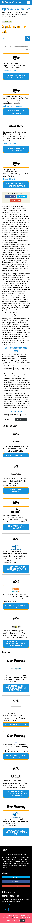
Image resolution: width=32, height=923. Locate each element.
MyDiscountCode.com (11, 2)
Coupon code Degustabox (18, 112)
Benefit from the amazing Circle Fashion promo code (16, 794)
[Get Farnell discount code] (16, 590)
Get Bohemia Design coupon (16, 756)
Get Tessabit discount (16, 724)
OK (23, 920)
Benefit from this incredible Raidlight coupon (16, 569)
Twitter (16, 877)
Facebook (11, 196)
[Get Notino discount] (16, 442)
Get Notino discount (16, 455)
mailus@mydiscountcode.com (17, 854)
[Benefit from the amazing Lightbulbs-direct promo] (16, 668)
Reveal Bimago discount (16, 490)
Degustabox (20, 419)
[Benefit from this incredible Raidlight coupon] (16, 547)
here (12, 917)
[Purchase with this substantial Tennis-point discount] (16, 626)
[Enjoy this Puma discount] (16, 511)
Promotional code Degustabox (16, 76)
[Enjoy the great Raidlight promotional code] (16, 815)
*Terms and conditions (9, 905)
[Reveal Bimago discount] (16, 474)
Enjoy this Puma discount (16, 527)
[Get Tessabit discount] (16, 709)
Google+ (16, 200)
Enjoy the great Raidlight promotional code (16, 832)
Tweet (23, 196)
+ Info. (24, 14)
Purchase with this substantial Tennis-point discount (16, 643)
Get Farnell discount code (16, 606)
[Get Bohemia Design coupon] (16, 742)
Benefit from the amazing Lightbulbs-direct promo (16, 688)
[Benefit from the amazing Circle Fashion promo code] (16, 776)
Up (5, 909)
